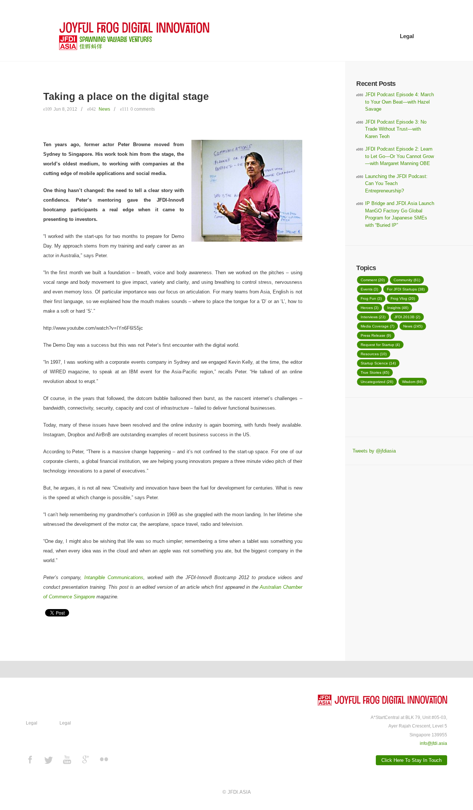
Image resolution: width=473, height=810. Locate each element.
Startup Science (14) (378, 363)
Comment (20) (373, 280)
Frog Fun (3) (371, 298)
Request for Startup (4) (380, 345)
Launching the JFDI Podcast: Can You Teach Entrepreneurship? (396, 184)
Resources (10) (374, 354)
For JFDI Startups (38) (406, 289)
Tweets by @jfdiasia (374, 451)
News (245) (412, 326)
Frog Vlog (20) (403, 298)
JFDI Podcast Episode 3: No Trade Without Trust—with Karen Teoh (395, 129)
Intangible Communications (113, 577)
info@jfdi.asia (433, 743)
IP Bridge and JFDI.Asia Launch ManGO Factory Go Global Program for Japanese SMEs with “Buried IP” (399, 214)
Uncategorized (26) (377, 382)
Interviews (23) (373, 317)
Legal (407, 36)
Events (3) (369, 289)
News (104, 109)
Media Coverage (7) (377, 326)
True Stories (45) (375, 372)
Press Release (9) (376, 335)
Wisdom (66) (412, 382)
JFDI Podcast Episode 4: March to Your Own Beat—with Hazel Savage (399, 102)
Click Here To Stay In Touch (411, 760)
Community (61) (407, 280)
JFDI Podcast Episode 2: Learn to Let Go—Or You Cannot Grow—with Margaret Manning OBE (399, 156)
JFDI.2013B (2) (407, 317)
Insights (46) (397, 308)
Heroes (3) (369, 308)
